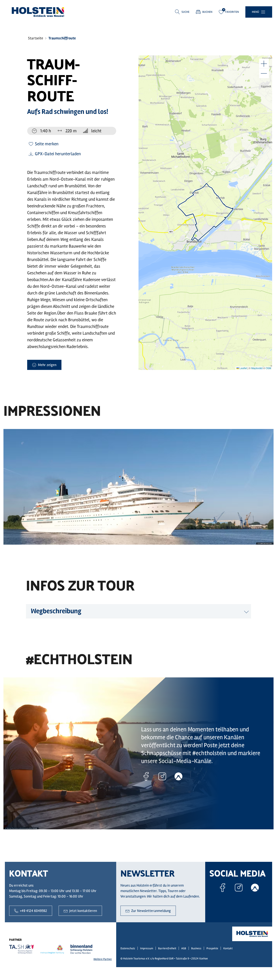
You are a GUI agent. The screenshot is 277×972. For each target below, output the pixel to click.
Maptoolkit (257, 368)
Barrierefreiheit (167, 948)
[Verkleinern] (264, 73)
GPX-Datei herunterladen (58, 153)
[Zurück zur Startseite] (38, 12)
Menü (255, 12)
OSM (268, 368)
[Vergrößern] (264, 63)
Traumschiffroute (62, 38)
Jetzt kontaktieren (83, 910)
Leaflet (243, 368)
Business (196, 948)
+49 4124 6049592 (33, 910)
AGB (183, 948)
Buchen (207, 12)
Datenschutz (127, 948)
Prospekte (212, 948)
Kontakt (228, 948)
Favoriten (232, 12)
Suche (185, 12)
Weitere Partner (102, 959)
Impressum (146, 948)
